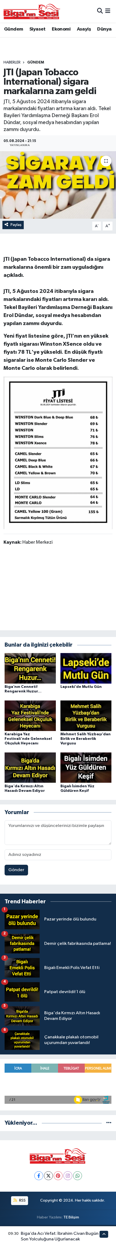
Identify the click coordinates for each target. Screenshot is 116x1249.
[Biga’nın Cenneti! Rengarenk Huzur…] (30, 668)
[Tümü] (108, 1123)
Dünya (104, 29)
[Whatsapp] (77, 1175)
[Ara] (100, 11)
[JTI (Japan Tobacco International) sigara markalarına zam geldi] (58, 185)
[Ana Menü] (107, 11)
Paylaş (16, 225)
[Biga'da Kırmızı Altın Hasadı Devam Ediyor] (30, 767)
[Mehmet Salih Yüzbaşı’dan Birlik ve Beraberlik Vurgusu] (86, 715)
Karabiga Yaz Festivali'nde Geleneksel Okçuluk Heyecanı (28, 738)
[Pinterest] (58, 1175)
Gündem (13, 29)
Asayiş (84, 29)
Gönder (16, 870)
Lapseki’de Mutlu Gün (81, 687)
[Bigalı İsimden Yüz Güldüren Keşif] (86, 767)
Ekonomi (61, 29)
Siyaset (37, 29)
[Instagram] (67, 1175)
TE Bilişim (71, 1217)
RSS (22, 1200)
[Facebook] (38, 1175)
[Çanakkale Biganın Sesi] (32, 11)
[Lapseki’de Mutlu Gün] (86, 668)
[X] (48, 1175)
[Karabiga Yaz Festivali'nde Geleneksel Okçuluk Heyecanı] (30, 715)
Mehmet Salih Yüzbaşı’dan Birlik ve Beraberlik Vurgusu (85, 738)
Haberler (12, 62)
